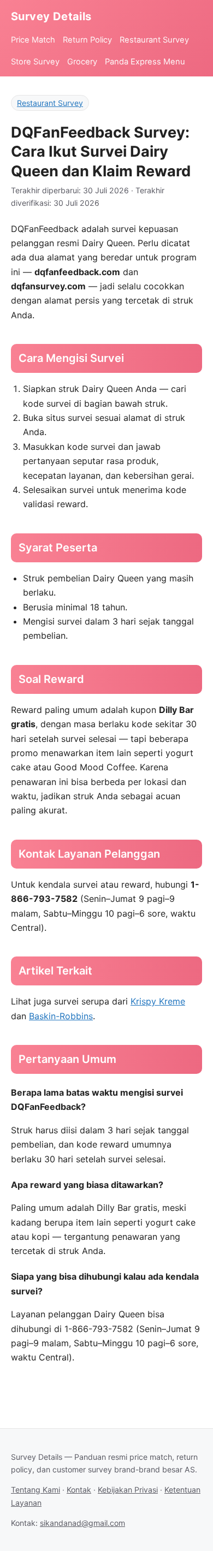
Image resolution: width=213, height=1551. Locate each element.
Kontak (79, 1489)
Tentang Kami (35, 1489)
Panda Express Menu (145, 62)
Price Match (33, 40)
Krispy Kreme (158, 1001)
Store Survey (35, 62)
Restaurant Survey (154, 40)
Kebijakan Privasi (128, 1489)
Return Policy (87, 40)
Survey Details (51, 16)
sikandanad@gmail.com (82, 1523)
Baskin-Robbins (61, 1016)
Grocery (82, 62)
